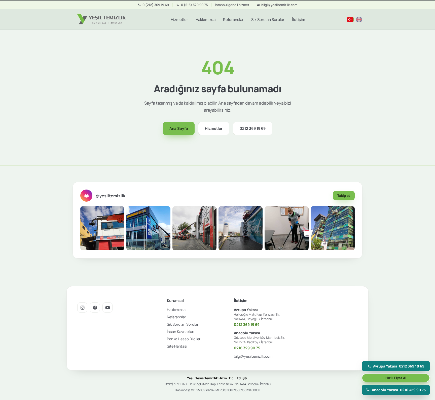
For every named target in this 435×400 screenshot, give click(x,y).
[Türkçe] (350, 19)
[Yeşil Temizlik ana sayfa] (100, 19)
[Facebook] (95, 307)
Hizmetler (179, 19)
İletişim (298, 19)
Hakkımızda (205, 19)
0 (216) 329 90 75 (194, 5)
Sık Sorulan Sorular (267, 19)
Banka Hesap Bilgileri (184, 338)
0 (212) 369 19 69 (155, 5)
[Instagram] (82, 307)
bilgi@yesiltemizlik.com (279, 5)
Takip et (343, 195)
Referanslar (233, 19)
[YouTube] (107, 307)
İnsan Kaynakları (180, 331)
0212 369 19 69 (253, 128)
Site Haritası (177, 346)
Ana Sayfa (178, 128)
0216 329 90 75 (247, 348)
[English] (358, 19)
